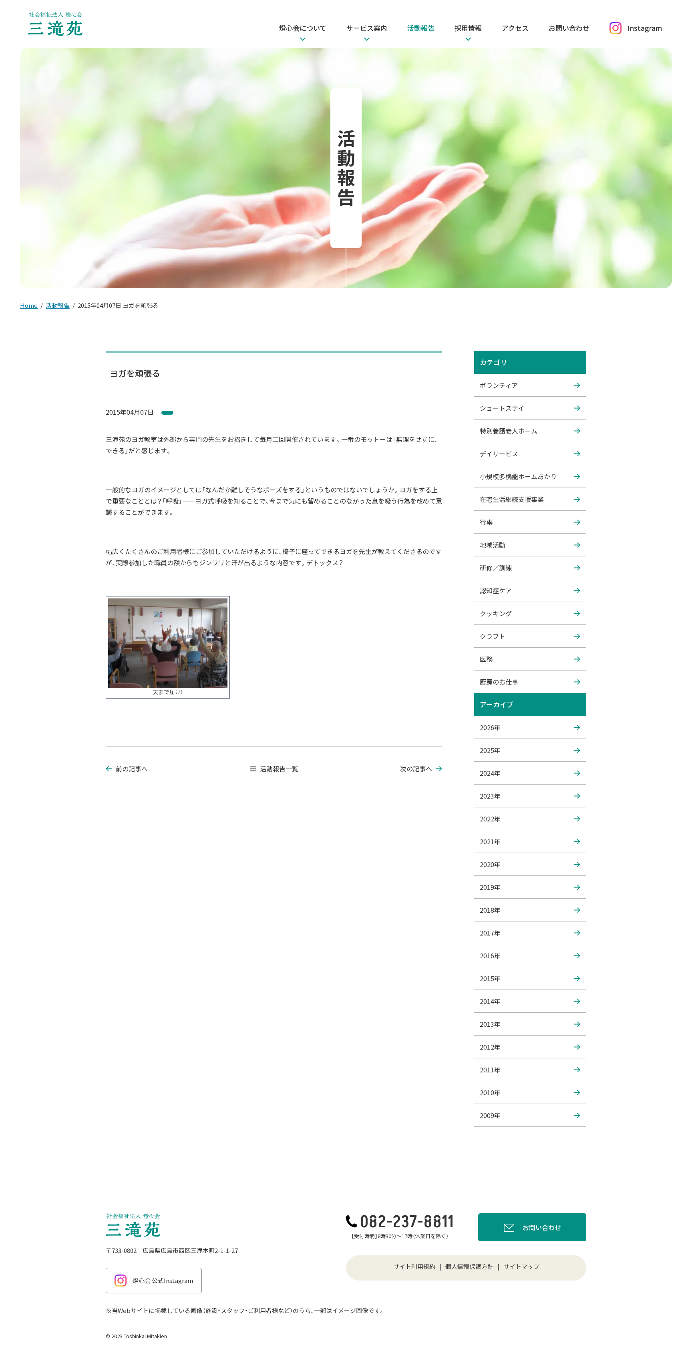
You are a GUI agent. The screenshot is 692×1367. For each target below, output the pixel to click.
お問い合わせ (569, 28)
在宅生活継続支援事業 (512, 499)
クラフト (492, 636)
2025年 (490, 750)
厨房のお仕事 (499, 682)
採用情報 (468, 28)
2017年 (490, 932)
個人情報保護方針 (469, 1266)
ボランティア (499, 385)
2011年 (490, 1069)
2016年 (490, 955)
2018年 (490, 910)
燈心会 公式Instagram (163, 1280)
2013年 (490, 1024)
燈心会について (302, 28)
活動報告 (421, 28)
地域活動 (492, 545)
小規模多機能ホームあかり (518, 476)
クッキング (496, 613)
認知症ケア (496, 590)
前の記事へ (132, 768)
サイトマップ (521, 1266)
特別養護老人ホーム (508, 431)
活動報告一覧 (279, 768)
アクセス (515, 28)
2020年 (490, 864)
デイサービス (499, 453)
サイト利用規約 (414, 1266)
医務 (486, 659)
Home (29, 305)
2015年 (490, 978)
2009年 (490, 1115)
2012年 (490, 1047)
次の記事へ (416, 768)
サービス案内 (366, 28)
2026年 (490, 727)
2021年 (490, 841)
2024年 (490, 773)
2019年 (490, 887)
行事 (486, 522)
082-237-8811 (407, 1222)
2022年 (490, 818)
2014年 (490, 1001)
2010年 (490, 1092)
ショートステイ (502, 408)
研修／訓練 (496, 567)
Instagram (645, 28)
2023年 (490, 796)
